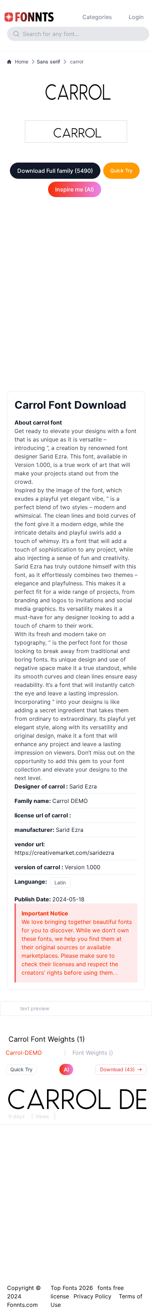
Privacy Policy (92, 1296)
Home (21, 62)
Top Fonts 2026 (72, 1287)
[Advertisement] (76, 295)
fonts (40, 659)
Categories (97, 16)
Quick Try (121, 170)
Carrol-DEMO (24, 1052)
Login (136, 16)
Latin (60, 882)
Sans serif (48, 62)
